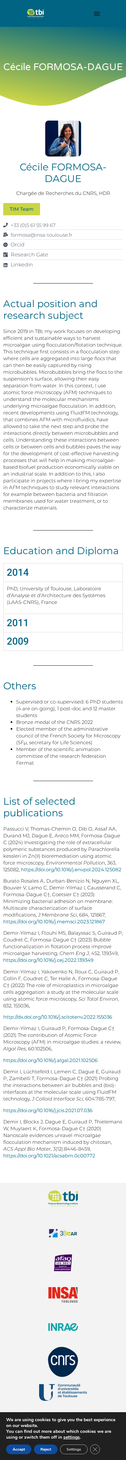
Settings (74, 1449)
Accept (19, 1449)
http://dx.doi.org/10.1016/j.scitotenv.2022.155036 (57, 1017)
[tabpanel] (63, 597)
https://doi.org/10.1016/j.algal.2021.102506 (50, 1060)
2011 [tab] (18, 622)
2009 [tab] (18, 641)
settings (71, 1437)
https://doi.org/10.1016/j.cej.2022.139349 (48, 960)
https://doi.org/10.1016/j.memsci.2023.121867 (54, 921)
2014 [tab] (18, 572)
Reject (45, 1449)
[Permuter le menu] (97, 13)
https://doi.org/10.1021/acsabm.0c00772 (49, 1156)
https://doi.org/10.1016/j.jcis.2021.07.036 (47, 1110)
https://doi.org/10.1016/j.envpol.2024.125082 (71, 869)
